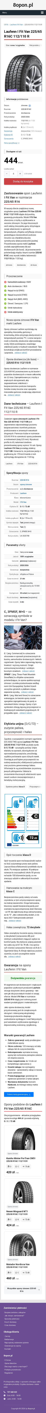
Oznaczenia (8, 139)
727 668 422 (12, 1392)
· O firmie (7, 1360)
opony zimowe (26, 484)
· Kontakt (7, 1349)
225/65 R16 (24, 480)
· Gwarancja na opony (12, 1346)
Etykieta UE (8, 135)
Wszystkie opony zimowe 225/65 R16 (21, 1289)
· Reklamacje (9, 1339)
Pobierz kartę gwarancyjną (17, 1094)
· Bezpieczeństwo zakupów (15, 1312)
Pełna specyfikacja (11, 143)
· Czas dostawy (10, 1325)
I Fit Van (23, 502)
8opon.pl (23, 5)
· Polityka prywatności (12, 1370)
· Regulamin (8, 1373)
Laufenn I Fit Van (16, 25)
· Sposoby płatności (11, 1319)
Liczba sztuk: (9, 169)
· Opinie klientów (10, 1363)
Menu (4, 13)
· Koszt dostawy (10, 1322)
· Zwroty (7, 1336)
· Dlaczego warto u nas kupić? (15, 1367)
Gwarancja (8, 131)
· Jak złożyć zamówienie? (14, 1316)
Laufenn (23, 493)
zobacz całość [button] (21, 353)
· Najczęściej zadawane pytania (16, 1343)
